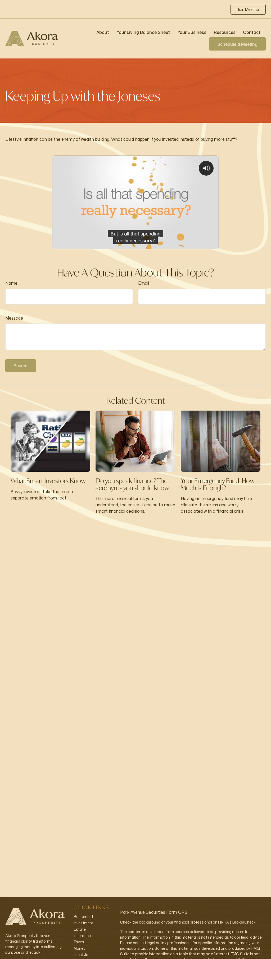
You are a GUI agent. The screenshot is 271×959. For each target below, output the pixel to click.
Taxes (79, 941)
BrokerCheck (244, 922)
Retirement (83, 916)
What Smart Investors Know (48, 480)
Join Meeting (248, 9)
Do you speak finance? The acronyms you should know (132, 484)
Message (14, 318)
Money (79, 948)
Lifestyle (81, 954)
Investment (83, 922)
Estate (80, 929)
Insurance (82, 935)
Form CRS (176, 912)
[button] (102, 32)
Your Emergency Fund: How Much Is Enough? (217, 484)
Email (143, 283)
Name (11, 283)
